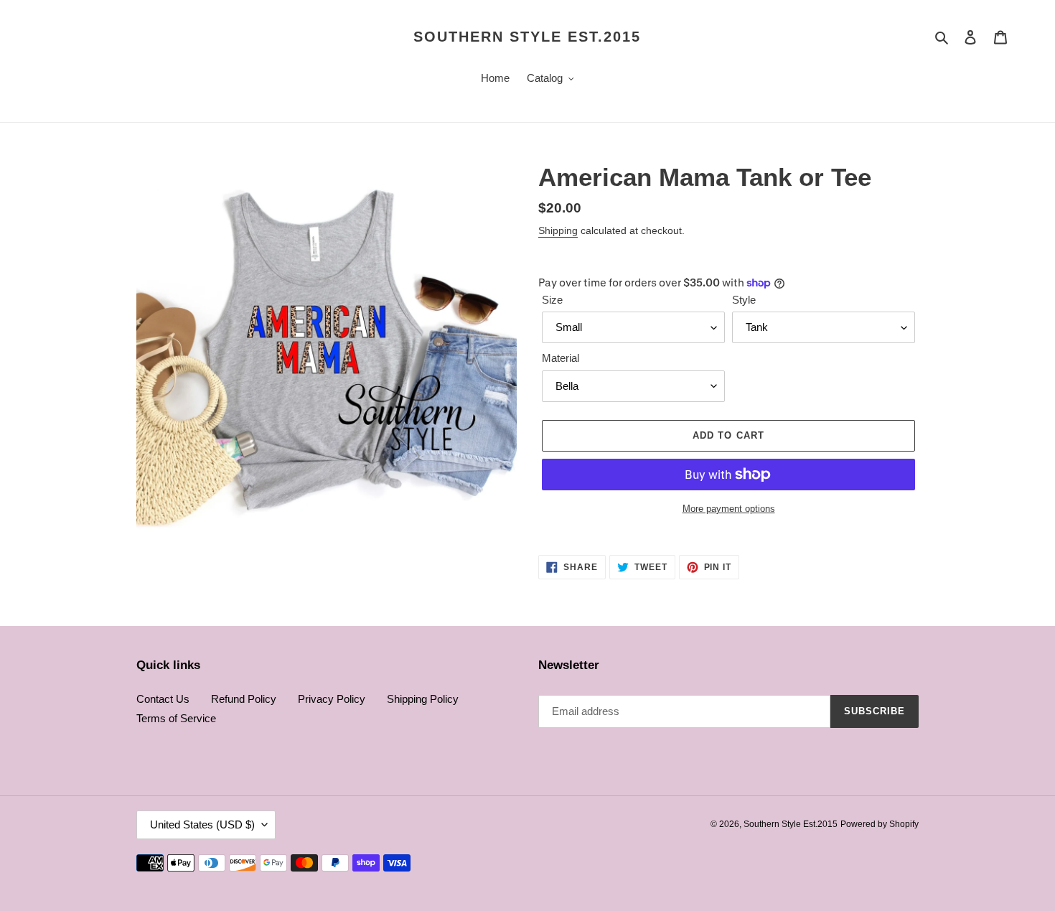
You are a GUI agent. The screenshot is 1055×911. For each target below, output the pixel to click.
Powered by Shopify (879, 824)
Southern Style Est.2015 (527, 37)
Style (744, 300)
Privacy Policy (331, 699)
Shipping (558, 230)
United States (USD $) (202, 824)
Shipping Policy (423, 699)
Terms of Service (176, 718)
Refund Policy (243, 699)
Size (552, 300)
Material (560, 358)
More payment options (729, 508)
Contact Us (162, 699)
